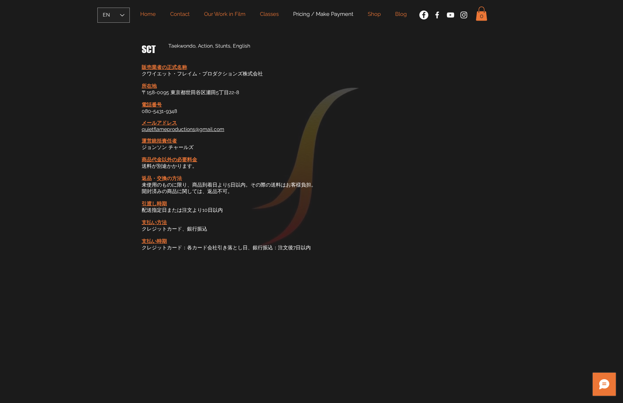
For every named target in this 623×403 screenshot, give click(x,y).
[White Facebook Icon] (437, 14)
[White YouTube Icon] (450, 14)
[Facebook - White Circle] (423, 14)
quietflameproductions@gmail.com (183, 129)
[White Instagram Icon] (463, 14)
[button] (481, 13)
